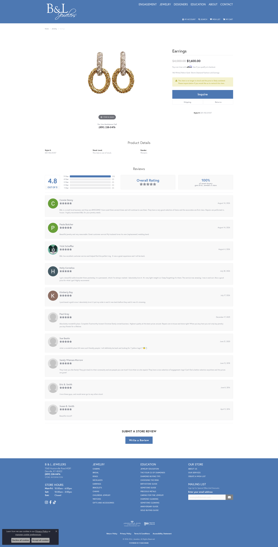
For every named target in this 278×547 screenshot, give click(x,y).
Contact (226, 4)
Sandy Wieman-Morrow (71, 360)
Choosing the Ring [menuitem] (149, 480)
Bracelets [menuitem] (97, 487)
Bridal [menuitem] (96, 472)
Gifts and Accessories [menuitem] (103, 502)
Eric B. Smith (66, 384)
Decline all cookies (20, 540)
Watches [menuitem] (97, 499)
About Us (192, 469)
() (113, 176)
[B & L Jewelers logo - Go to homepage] (63, 11)
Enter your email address (200, 491)
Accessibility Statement (162, 534)
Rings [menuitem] (95, 476)
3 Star (66, 182)
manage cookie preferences (28, 534)
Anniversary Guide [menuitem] (149, 506)
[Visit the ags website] (132, 523)
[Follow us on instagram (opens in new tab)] (46, 502)
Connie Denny (66, 200)
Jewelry (165, 4)
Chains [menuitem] (96, 491)
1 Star (66, 188)
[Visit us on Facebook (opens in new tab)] (50, 502)
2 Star (66, 185)
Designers (181, 4)
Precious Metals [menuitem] (148, 491)
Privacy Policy (125, 534)
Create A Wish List (197, 476)
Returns (218, 102)
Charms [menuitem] (96, 469)
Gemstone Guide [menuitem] (148, 487)
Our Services (194, 472)
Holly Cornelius (67, 267)
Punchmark (144, 543)
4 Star (66, 179)
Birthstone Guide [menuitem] (148, 484)
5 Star (66, 176)
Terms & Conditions (142, 534)
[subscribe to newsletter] (229, 497)
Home (47, 29)
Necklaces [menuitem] (98, 480)
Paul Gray (64, 313)
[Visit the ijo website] (149, 523)
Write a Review (139, 440)
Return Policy (112, 534)
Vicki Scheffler (67, 246)
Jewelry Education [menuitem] (149, 469)
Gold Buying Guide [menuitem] (149, 510)
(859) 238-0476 (107, 127)
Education (198, 4)
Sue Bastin (65, 338)
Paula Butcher (66, 224)
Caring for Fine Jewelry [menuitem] (152, 495)
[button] (188, 19)
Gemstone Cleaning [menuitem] (149, 502)
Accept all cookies (40, 540)
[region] (107, 77)
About (213, 4)
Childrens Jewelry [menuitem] (101, 495)
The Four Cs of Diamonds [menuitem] (152, 472)
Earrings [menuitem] (97, 484)
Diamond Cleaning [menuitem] (149, 499)
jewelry (54, 29)
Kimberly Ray (66, 292)
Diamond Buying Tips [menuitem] (150, 476)
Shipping (187, 102)
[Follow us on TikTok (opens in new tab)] (54, 502)
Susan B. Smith (67, 406)
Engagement (148, 4)
